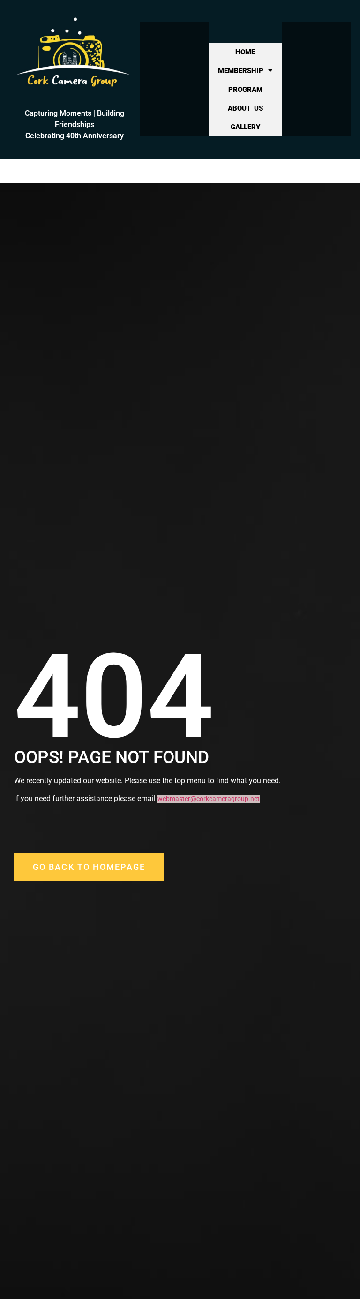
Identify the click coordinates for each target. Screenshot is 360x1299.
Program (245, 89)
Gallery (245, 127)
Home (245, 52)
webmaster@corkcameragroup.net (209, 799)
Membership (240, 71)
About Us (245, 108)
